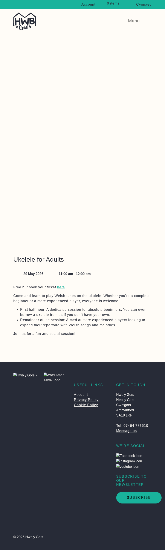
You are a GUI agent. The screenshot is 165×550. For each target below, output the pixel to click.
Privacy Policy (86, 400)
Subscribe (139, 497)
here (61, 287)
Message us (126, 431)
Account (88, 4)
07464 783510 (136, 425)
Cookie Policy (86, 405)
